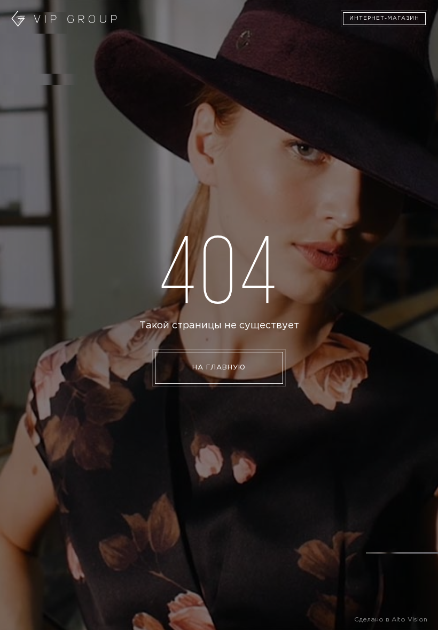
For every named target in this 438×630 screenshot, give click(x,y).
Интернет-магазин (384, 18)
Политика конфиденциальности (182, 65)
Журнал (235, 37)
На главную (219, 368)
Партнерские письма (302, 37)
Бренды (148, 37)
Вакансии (27, 65)
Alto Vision (409, 620)
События (191, 37)
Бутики (109, 37)
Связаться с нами (86, 65)
